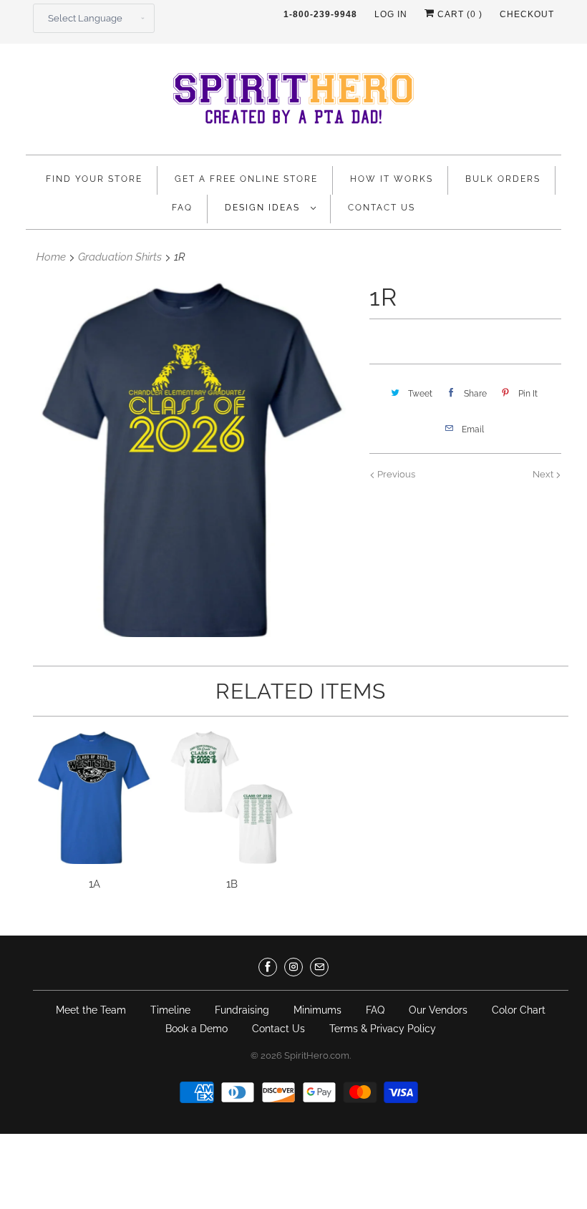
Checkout (527, 14)
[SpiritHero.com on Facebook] (267, 967)
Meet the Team (91, 1010)
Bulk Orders (502, 179)
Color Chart (518, 1010)
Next (544, 474)
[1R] (190, 459)
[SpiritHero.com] (293, 102)
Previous (395, 474)
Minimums (317, 1010)
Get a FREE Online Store (246, 179)
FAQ (182, 208)
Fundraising (242, 1010)
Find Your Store (94, 179)
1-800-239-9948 (320, 14)
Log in (390, 14)
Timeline (170, 1010)
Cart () (458, 14)
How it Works (391, 179)
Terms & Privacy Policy (382, 1028)
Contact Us (381, 208)
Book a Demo (196, 1028)
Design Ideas (264, 208)
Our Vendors (438, 1010)
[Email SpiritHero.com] (319, 967)
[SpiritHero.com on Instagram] (293, 967)
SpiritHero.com (316, 1055)
